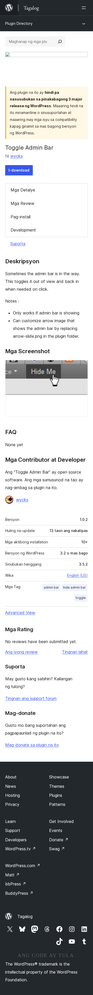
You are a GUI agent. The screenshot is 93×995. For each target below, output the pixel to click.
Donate (58, 839)
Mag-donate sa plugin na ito (32, 744)
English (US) (77, 575)
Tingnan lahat (75, 651)
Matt (12, 874)
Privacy (12, 804)
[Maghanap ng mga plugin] (60, 41)
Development (23, 230)
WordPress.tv (20, 848)
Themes (56, 786)
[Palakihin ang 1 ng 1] (80, 366)
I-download (19, 170)
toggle (81, 598)
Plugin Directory (19, 23)
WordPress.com (22, 865)
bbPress (15, 883)
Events (55, 830)
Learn (10, 821)
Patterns (57, 804)
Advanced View (20, 612)
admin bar (51, 587)
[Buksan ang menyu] (84, 8)
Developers (16, 839)
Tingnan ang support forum (31, 698)
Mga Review (22, 203)
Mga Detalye (23, 189)
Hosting (12, 795)
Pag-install (20, 216)
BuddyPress (19, 893)
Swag (57, 848)
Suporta (17, 243)
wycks (16, 156)
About (11, 777)
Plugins (55, 795)
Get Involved (61, 821)
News (10, 786)
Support (12, 830)
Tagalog (25, 916)
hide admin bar (74, 587)
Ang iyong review (21, 651)
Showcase (59, 777)
